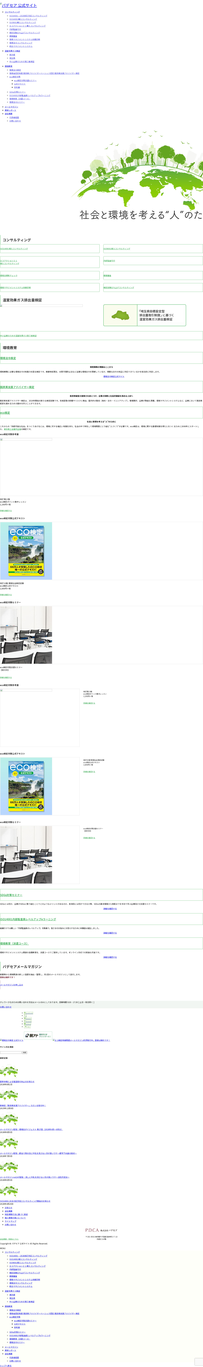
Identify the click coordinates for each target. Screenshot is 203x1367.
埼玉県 (12, 58)
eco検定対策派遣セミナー (25, 80)
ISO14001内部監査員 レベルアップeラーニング (29, 95)
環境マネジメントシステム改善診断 (24, 39)
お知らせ (8, 1207)
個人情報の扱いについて (15, 1217)
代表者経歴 (14, 117)
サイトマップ (10, 1221)
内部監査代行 (15, 29)
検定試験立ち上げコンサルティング (24, 32)
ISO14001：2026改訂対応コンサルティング (28, 15)
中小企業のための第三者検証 (21, 61)
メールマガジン (11, 1347)
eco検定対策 (14, 76)
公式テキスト (20, 83)
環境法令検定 (15, 70)
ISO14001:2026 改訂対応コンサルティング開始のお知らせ (25, 1201)
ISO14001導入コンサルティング (23, 19)
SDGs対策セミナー (17, 92)
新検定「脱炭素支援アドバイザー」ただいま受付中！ (23, 1105)
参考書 (17, 87)
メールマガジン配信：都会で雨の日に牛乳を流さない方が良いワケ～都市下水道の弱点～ (38, 1153)
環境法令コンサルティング (20, 42)
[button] (50, 248)
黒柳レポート (10, 1350)
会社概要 (8, 1211)
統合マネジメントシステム (20, 46)
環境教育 (8, 1306)
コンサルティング (12, 1252)
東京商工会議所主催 (12, 429)
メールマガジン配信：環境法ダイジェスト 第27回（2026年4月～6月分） (31, 1129)
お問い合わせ (15, 120)
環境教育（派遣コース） (19, 98)
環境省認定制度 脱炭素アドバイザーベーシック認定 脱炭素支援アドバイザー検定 (44, 73)
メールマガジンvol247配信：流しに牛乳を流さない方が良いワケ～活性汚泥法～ (34, 1177)
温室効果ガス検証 (12, 1291)
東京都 (12, 54)
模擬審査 (13, 36)
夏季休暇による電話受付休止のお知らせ (17, 1081)
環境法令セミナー (17, 102)
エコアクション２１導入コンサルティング (27, 25)
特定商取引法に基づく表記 (16, 1214)
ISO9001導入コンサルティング (22, 22)
